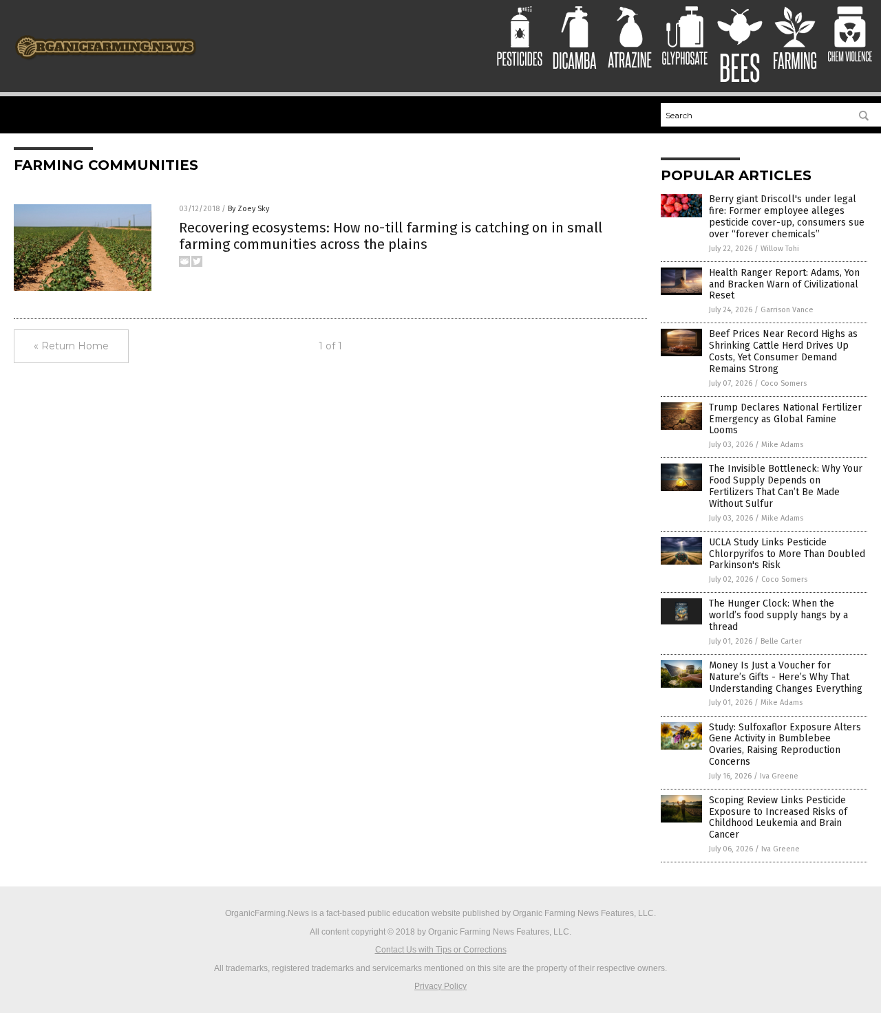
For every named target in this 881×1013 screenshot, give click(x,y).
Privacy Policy (440, 986)
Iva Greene (779, 776)
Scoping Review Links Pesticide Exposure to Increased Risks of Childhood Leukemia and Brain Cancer (778, 817)
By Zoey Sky (248, 208)
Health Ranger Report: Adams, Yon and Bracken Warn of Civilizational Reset (784, 284)
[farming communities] (106, 64)
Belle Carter (781, 641)
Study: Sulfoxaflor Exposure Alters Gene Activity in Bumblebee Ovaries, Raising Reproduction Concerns (785, 744)
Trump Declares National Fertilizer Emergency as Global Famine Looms (785, 419)
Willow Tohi (780, 248)
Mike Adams (782, 444)
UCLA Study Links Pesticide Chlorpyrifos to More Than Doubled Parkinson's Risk (787, 553)
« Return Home (71, 346)
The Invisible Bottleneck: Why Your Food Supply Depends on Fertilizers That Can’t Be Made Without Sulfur (785, 486)
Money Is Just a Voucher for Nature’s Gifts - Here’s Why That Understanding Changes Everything (785, 677)
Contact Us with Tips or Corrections (441, 950)
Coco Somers (784, 383)
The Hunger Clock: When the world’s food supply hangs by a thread (778, 615)
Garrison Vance (787, 309)
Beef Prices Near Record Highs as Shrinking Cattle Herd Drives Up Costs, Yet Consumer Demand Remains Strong (783, 351)
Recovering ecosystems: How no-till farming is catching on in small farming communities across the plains (390, 235)
